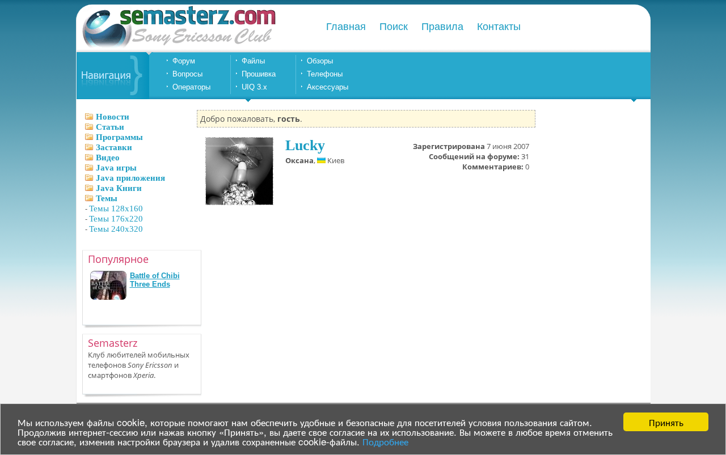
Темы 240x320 (116, 228)
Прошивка (259, 74)
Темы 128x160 (116, 208)
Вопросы (187, 74)
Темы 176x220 (116, 218)
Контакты (499, 26)
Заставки (114, 147)
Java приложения (130, 177)
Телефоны (325, 74)
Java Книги (119, 188)
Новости (112, 116)
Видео (108, 157)
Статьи (110, 126)
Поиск (393, 26)
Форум (183, 61)
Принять (666, 422)
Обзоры (320, 61)
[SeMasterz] (178, 46)
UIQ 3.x (254, 87)
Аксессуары (327, 87)
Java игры (116, 167)
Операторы (191, 87)
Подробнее (385, 441)
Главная (346, 26)
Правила (442, 26)
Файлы (253, 61)
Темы (106, 198)
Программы (119, 137)
